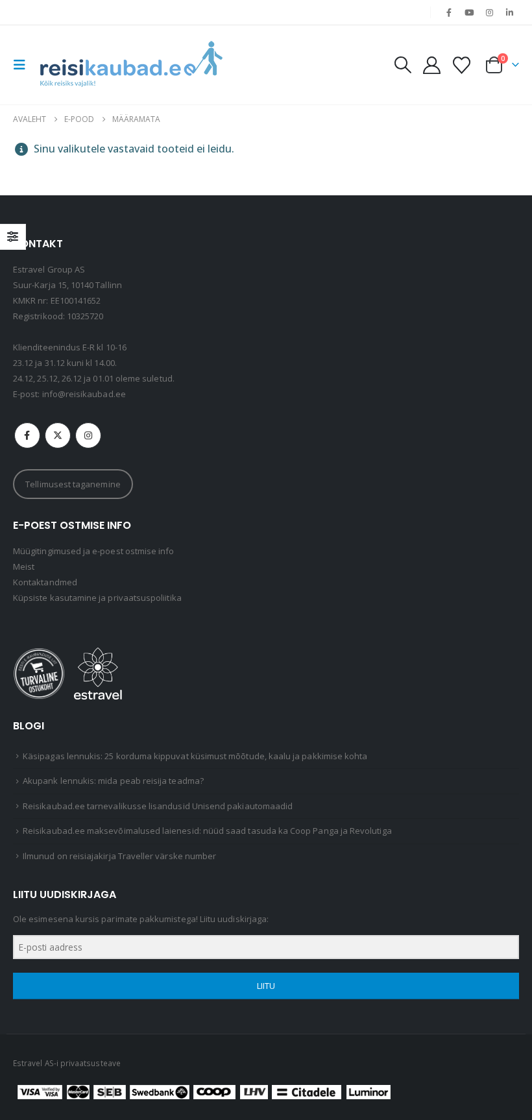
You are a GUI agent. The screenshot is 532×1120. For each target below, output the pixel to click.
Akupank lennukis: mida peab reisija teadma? (113, 780)
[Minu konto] (431, 65)
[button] (23, 65)
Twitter (58, 435)
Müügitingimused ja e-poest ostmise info (94, 551)
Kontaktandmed (45, 582)
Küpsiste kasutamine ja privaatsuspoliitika (97, 597)
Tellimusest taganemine (72, 484)
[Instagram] (489, 12)
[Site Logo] (131, 64)
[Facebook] (449, 12)
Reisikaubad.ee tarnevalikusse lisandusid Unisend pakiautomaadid (158, 806)
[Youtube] (469, 12)
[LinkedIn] (510, 12)
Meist (23, 566)
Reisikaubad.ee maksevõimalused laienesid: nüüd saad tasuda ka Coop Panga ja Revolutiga (207, 830)
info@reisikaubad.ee (84, 394)
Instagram (88, 435)
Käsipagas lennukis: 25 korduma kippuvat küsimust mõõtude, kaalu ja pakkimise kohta (195, 756)
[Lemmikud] (462, 65)
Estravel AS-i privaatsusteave (67, 1063)
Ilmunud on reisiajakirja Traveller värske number (119, 856)
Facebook (27, 435)
